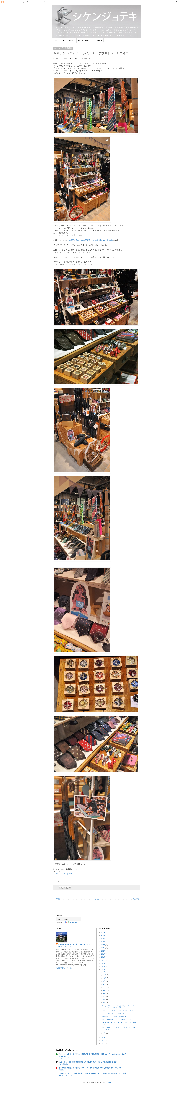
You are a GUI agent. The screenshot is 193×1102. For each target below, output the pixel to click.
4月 (104, 996)
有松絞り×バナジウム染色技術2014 (114, 1016)
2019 (103, 954)
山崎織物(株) (97, 240)
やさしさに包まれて (65, 1064)
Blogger (108, 1082)
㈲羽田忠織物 (74, 240)
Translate (73, 923)
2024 (103, 939)
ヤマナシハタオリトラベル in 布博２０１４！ (118, 1010)
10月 (105, 978)
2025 (103, 936)
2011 (103, 1043)
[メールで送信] (60, 887)
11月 (105, 975)
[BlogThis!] (62, 887)
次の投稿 (57, 899)
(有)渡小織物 (108, 240)
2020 (103, 951)
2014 (103, 969)
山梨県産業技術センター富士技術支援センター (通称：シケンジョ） (76, 945)
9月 (104, 981)
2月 (104, 1003)
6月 (104, 990)
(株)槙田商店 (85, 240)
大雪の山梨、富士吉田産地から (113, 1013)
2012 (103, 1040)
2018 (103, 957)
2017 (103, 960)
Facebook (98, 40)
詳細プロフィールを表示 (64, 968)
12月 (105, 972)
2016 (103, 963)
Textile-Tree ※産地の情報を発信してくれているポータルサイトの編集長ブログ (87, 1062)
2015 (103, 966)
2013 (103, 1037)
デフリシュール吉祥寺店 (62, 874)
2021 (103, 948)
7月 (104, 987)
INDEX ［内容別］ (68, 40)
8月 (104, 984)
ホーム (56, 40)
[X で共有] (65, 887)
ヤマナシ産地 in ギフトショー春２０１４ (116, 1020)
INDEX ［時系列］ (84, 40)
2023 (103, 942)
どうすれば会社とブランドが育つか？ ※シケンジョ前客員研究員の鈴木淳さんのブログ (90, 1068)
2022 (103, 945)
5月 (104, 993)
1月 (104, 1033)
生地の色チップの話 (65, 1058)
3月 (104, 1000)
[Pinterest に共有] (70, 887)
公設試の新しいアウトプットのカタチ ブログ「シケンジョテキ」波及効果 (118, 1006)
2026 (103, 932)
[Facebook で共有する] (67, 887)
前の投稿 (136, 899)
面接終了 (61, 1070)
